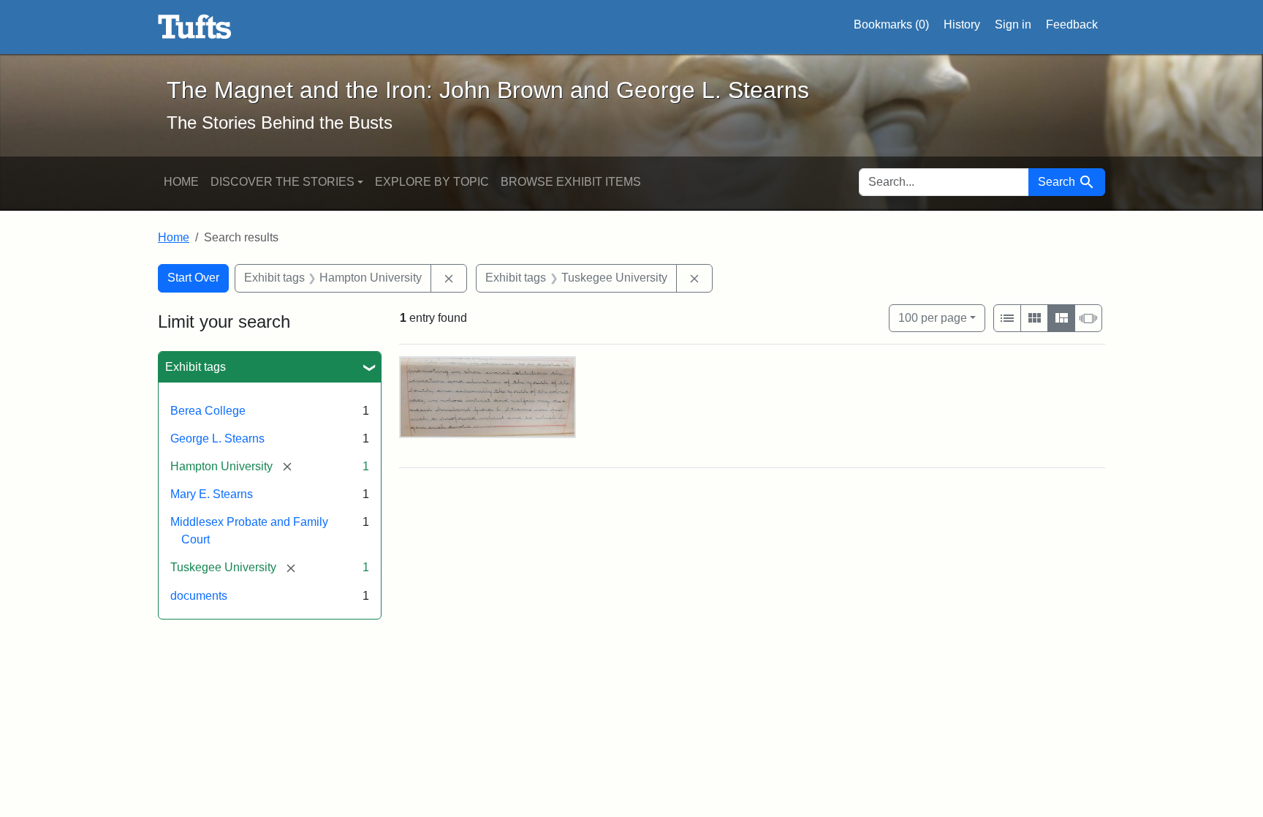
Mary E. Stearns (211, 494)
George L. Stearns (217, 438)
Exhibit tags (195, 367)
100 (932, 317)
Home (181, 182)
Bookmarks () (891, 24)
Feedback (1072, 24)
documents (198, 596)
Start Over (193, 277)
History (962, 24)
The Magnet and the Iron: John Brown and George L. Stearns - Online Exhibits (195, 27)
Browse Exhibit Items (571, 182)
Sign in (1013, 24)
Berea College (208, 410)
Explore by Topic (432, 182)
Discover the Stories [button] (282, 182)
